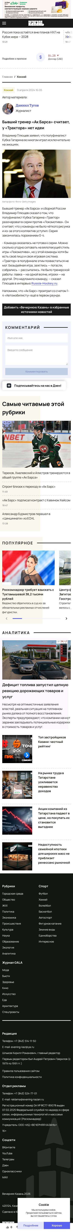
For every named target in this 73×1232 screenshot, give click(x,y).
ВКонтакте (8, 1147)
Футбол (43, 893)
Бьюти (6, 976)
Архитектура (10, 1006)
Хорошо (57, 1225)
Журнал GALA (12, 962)
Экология (8, 947)
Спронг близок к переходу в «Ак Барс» (29, 486)
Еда (4, 1000)
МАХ (5, 1177)
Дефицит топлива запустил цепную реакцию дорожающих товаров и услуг (35, 690)
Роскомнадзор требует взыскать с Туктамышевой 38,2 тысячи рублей (28, 594)
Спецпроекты (10, 1012)
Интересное (46, 941)
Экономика (9, 917)
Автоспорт (45, 917)
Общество (8, 899)
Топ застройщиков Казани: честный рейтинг (52, 741)
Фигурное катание (50, 923)
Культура (7, 929)
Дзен (5, 1165)
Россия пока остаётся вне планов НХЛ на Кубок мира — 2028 (31, 34)
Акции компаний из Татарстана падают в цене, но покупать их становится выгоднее (54, 818)
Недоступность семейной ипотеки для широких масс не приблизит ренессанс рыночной (54, 853)
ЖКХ (4, 905)
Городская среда (12, 893)
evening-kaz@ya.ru (22, 1047)
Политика (8, 911)
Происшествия (11, 923)
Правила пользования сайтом (20, 1071)
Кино (5, 988)
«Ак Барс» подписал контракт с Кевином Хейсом (36, 500)
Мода (5, 970)
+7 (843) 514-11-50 (25, 1041)
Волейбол (45, 905)
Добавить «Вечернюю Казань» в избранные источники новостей (36, 309)
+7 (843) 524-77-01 (25, 1093)
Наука (6, 935)
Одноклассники (12, 1171)
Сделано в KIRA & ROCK (16, 1211)
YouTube (7, 1153)
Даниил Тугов (27, 105)
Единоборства (48, 935)
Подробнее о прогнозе (14, 58)
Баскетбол (45, 911)
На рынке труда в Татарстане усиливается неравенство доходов (51, 782)
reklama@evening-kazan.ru (27, 1099)
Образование (10, 941)
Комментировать (36, 371)
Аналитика (16, 632)
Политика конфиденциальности (22, 1077)
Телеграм (8, 1159)
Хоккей (21, 76)
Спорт (43, 886)
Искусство (9, 994)
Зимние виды (47, 929)
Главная (7, 76)
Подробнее (30, 1225)
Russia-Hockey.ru (44, 283)
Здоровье (8, 982)
